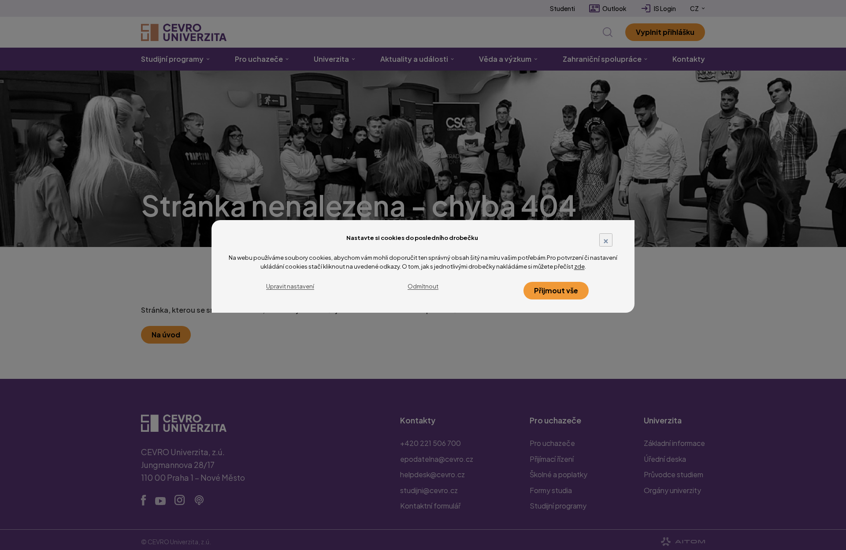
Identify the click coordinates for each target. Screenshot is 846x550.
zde (579, 266)
